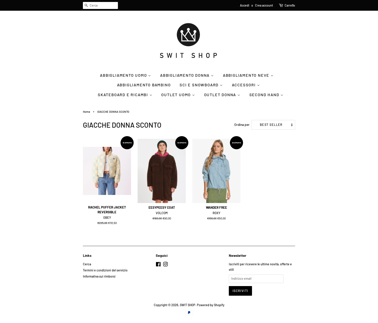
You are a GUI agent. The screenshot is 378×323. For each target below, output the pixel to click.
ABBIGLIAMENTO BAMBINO (144, 84)
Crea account (264, 5)
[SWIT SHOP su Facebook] (158, 265)
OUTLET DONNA (220, 94)
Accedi (244, 5)
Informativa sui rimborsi (99, 276)
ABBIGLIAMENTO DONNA (185, 75)
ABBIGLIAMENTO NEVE (247, 75)
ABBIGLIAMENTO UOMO (124, 75)
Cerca (87, 264)
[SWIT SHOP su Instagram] (165, 265)
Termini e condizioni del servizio (105, 270)
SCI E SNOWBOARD (200, 84)
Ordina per (242, 125)
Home (86, 111)
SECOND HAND (265, 94)
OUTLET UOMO (176, 94)
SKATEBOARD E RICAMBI (123, 94)
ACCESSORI (244, 84)
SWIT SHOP (187, 305)
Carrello (290, 5)
